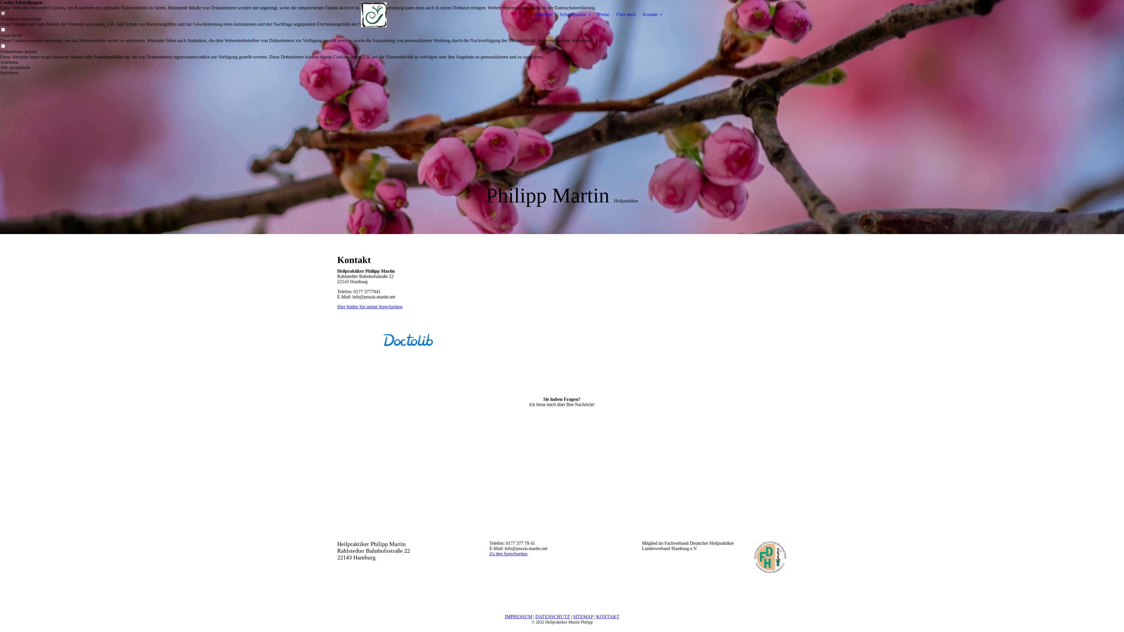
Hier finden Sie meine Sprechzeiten (369, 306)
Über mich (626, 14)
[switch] (3, 30)
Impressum (518, 616)
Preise (603, 14)
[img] (373, 14)
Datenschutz (552, 616)
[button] (298, 62)
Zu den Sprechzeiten (508, 553)
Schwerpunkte (573, 14)
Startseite (544, 14)
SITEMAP (583, 616)
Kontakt (650, 14)
